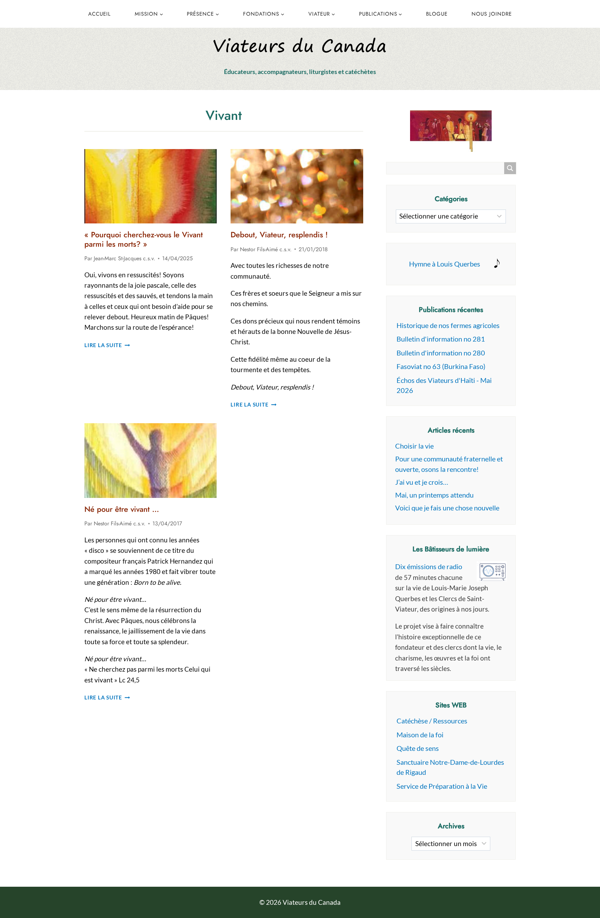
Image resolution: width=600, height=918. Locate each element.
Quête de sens (418, 748)
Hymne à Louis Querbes (444, 264)
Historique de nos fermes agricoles (448, 325)
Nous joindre (492, 14)
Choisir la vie (414, 446)
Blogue (437, 14)
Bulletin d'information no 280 (441, 353)
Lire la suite (107, 345)
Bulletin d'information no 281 (441, 339)
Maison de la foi (420, 734)
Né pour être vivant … (121, 509)
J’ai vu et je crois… (421, 482)
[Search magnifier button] (510, 168)
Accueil (99, 14)
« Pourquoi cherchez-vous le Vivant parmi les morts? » (143, 239)
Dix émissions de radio (428, 566)
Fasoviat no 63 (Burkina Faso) (441, 366)
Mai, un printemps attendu (434, 495)
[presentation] (150, 186)
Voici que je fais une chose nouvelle (447, 507)
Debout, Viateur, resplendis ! (279, 234)
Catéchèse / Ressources (432, 720)
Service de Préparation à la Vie (442, 786)
